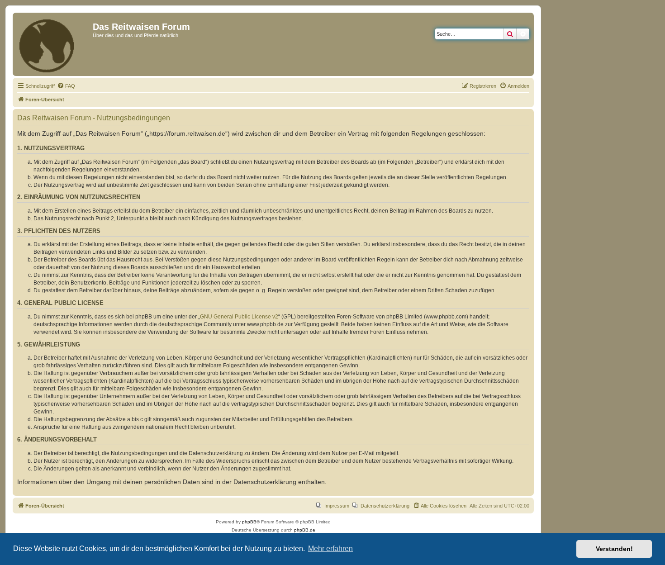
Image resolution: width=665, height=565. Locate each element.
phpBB (249, 521)
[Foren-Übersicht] (54, 44)
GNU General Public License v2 (239, 316)
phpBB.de (304, 529)
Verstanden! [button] (614, 548)
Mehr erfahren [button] (330, 548)
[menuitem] (66, 86)
